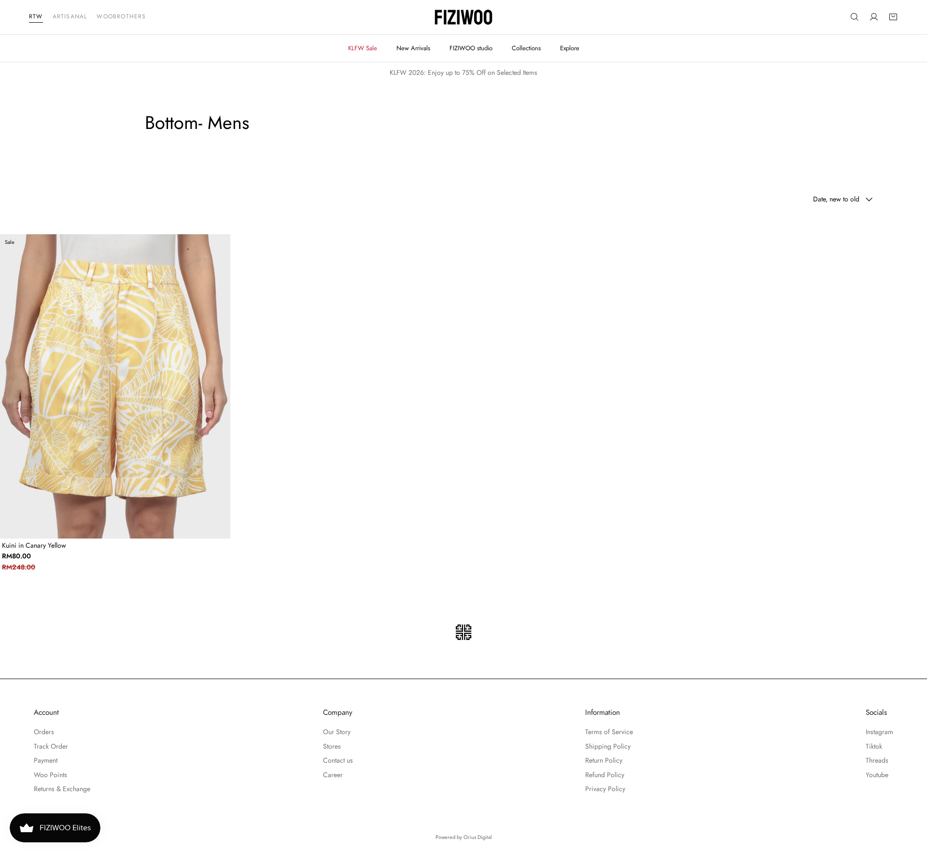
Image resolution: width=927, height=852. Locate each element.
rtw (36, 16)
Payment (45, 760)
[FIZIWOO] (463, 17)
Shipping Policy (608, 746)
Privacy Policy (605, 789)
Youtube (877, 775)
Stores (332, 746)
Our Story (337, 732)
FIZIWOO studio (470, 48)
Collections (526, 48)
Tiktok (874, 746)
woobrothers (121, 16)
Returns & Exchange (62, 789)
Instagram (879, 732)
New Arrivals (413, 48)
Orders (44, 732)
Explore (569, 48)
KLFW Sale (362, 48)
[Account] (874, 17)
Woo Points (50, 775)
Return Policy (603, 760)
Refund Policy (604, 775)
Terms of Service (609, 732)
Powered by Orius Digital (463, 837)
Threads (877, 760)
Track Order (51, 746)
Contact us (338, 760)
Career (333, 775)
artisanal (70, 16)
